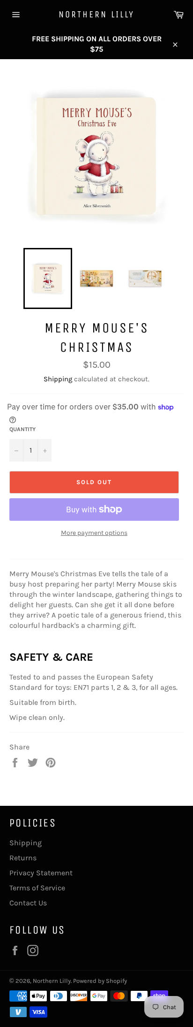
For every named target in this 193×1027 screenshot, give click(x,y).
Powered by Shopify (100, 980)
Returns (23, 857)
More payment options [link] (94, 533)
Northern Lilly (96, 14)
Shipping (58, 379)
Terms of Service (37, 887)
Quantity (22, 429)
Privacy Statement (41, 872)
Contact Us (28, 902)
